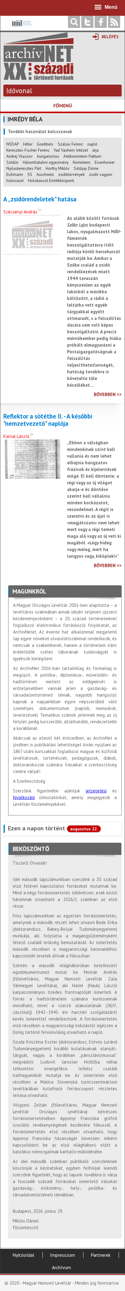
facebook (101, 22)
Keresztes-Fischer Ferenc (27, 150)
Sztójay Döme (86, 168)
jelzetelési (96, 791)
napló (92, 144)
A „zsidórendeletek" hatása (39, 199)
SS (29, 174)
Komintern (81, 162)
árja (95, 150)
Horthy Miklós (57, 168)
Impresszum (62, 1255)
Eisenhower (105, 162)
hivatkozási (24, 797)
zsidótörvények (71, 174)
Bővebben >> (108, 394)
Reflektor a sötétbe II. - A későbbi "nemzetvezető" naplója (47, 420)
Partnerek (100, 1255)
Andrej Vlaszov (19, 156)
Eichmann (14, 174)
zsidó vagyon (100, 174)
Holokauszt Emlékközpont (51, 180)
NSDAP (12, 144)
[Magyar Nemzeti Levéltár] (21, 27)
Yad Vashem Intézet (71, 150)
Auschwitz (45, 174)
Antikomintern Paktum (82, 156)
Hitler (27, 144)
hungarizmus (48, 156)
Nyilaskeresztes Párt (23, 168)
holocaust (15, 180)
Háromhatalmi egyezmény (46, 162)
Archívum (61, 1267)
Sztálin (12, 162)
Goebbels (45, 144)
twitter (87, 22)
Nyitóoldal (23, 1255)
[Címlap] (38, 77)
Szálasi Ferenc (70, 144)
